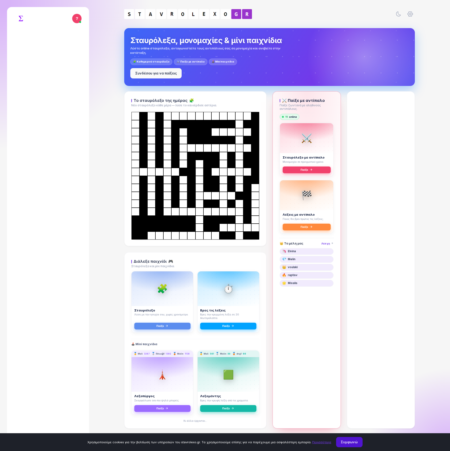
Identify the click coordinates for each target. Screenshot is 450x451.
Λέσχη (326, 243)
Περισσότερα (321, 442)
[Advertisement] (381, 168)
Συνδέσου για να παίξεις (156, 73)
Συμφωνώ (349, 442)
